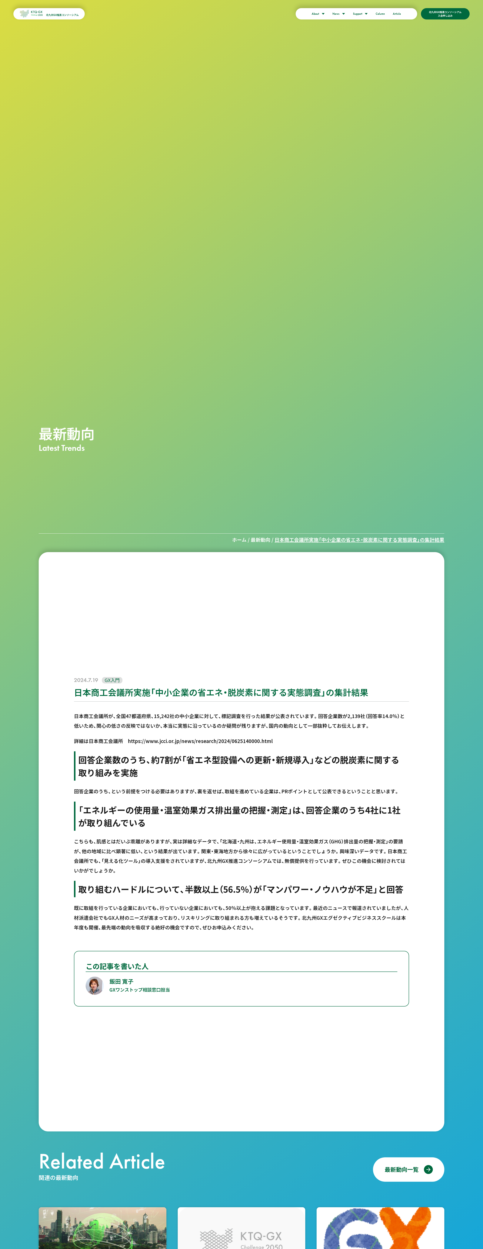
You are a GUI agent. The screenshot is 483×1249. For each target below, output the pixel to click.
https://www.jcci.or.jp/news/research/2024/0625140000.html (198, 740)
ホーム (239, 539)
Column (380, 14)
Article (397, 14)
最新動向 (260, 539)
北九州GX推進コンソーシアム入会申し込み (445, 13)
